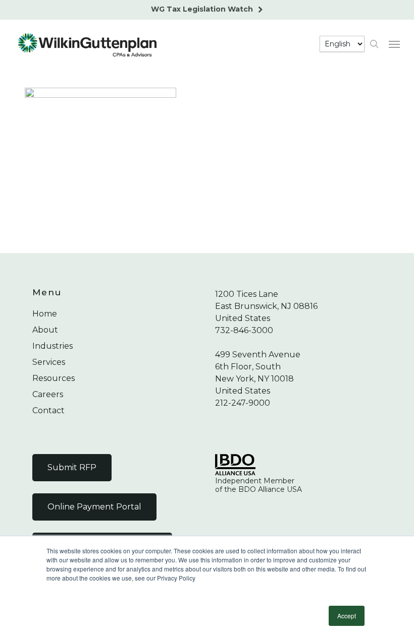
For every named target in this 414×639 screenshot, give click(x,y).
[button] (394, 44)
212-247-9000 (242, 403)
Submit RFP (71, 467)
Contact (48, 410)
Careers (47, 394)
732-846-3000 (244, 330)
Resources (53, 378)
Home (44, 313)
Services (48, 362)
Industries (52, 346)
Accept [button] (346, 615)
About (45, 330)
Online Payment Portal (94, 507)
